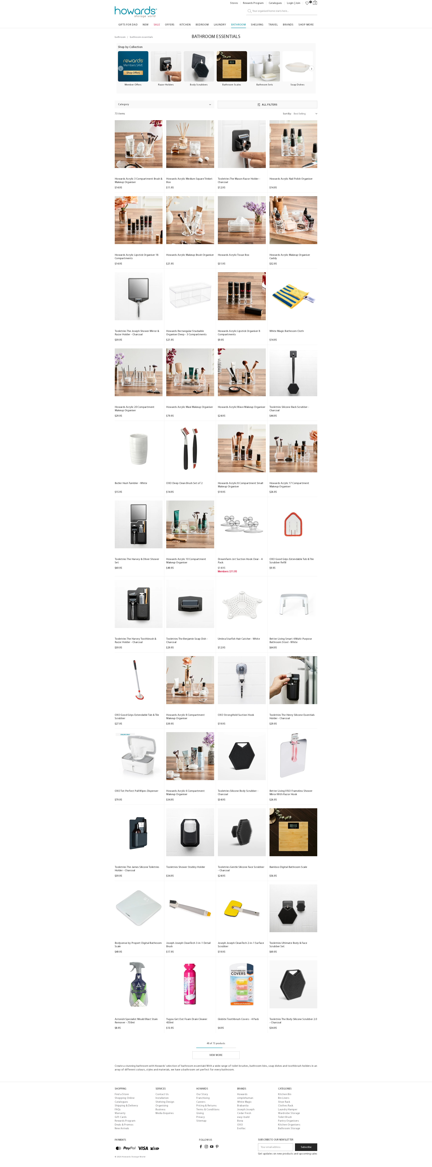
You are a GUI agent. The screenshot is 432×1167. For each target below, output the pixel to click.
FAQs (118, 1109)
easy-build (243, 1117)
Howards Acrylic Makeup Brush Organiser (190, 254)
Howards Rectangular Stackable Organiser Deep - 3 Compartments (186, 332)
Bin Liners (283, 1097)
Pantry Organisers (288, 1120)
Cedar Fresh (244, 1113)
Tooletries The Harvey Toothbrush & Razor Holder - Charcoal (135, 640)
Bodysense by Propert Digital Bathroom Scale (138, 944)
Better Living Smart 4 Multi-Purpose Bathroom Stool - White (290, 640)
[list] (216, 70)
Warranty (120, 1113)
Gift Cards (121, 1117)
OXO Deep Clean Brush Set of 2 (184, 483)
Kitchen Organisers (289, 1124)
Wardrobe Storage (289, 1113)
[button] (164, 104)
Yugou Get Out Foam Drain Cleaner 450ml (186, 1020)
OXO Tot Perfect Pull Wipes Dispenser (136, 790)
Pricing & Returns (206, 1105)
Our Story (202, 1094)
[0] (307, 3)
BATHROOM (238, 24)
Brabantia (243, 1105)
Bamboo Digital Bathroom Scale (288, 867)
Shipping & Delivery (126, 1105)
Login (290, 3)
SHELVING (257, 24)
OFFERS (170, 24)
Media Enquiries (165, 1113)
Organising (162, 1105)
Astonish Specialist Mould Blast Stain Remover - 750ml (136, 1020)
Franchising (203, 1097)
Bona (240, 1120)
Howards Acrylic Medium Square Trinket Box (189, 180)
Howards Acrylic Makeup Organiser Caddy (289, 256)
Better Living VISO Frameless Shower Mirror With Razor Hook (291, 792)
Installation (162, 1097)
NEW (145, 24)
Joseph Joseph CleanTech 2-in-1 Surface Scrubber (241, 944)
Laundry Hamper (288, 1109)
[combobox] (281, 11)
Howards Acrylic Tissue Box (233, 254)
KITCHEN (185, 24)
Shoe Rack (284, 1101)
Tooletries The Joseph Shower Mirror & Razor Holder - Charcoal (137, 332)
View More (216, 1055)
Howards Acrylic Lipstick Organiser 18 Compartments (136, 256)
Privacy (200, 1117)
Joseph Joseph (246, 1109)
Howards (242, 1094)
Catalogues (275, 3)
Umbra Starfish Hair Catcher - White (239, 638)
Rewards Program (253, 3)
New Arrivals (122, 1128)
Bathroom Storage (289, 1128)
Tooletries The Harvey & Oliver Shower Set (137, 560)
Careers (200, 1101)
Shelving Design (165, 1101)
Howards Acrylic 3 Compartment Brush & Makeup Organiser (139, 180)
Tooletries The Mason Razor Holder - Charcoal (239, 180)
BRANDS (288, 24)
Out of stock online (138, 164)
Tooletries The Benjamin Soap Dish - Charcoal (187, 640)
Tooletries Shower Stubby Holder (185, 867)
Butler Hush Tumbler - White (131, 483)
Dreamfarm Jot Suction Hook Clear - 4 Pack (240, 560)
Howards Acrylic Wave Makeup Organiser (241, 407)
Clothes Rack (285, 1105)
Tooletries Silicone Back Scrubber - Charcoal (289, 408)
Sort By (287, 113)
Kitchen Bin (284, 1094)
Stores (234, 3)
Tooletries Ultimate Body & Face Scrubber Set (288, 944)
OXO (240, 1124)
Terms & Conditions (208, 1109)
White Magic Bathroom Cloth (286, 331)
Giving (200, 1113)
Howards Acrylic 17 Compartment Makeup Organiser (289, 484)
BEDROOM (202, 24)
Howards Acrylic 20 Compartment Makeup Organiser (135, 408)
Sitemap (201, 1120)
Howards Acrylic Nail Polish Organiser (291, 178)
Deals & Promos (124, 1124)
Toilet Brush (285, 1117)
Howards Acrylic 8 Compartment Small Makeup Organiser (240, 484)
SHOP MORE (306, 24)
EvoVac (241, 1128)
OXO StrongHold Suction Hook (236, 714)
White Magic (244, 1101)
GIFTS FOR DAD (128, 24)
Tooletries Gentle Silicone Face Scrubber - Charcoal (241, 868)
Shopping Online (124, 1097)
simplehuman (245, 1097)
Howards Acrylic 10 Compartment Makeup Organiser (186, 560)
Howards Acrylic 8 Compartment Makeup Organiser (185, 716)
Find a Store (122, 1094)
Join (298, 3)
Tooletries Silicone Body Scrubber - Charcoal (238, 792)
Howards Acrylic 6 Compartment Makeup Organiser (185, 792)
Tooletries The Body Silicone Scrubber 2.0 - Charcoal (293, 1020)
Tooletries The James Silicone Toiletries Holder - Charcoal (137, 868)
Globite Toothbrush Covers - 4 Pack (238, 1019)
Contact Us (162, 1094)
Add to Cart (190, 164)
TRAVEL (273, 24)
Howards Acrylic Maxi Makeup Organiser (189, 407)
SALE (157, 24)
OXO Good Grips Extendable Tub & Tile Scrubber (137, 716)
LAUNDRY (220, 24)
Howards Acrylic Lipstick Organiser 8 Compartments (239, 332)
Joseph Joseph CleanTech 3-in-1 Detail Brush (188, 944)
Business (161, 1109)
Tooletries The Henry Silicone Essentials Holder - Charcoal (292, 716)
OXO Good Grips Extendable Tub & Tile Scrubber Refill (291, 560)
